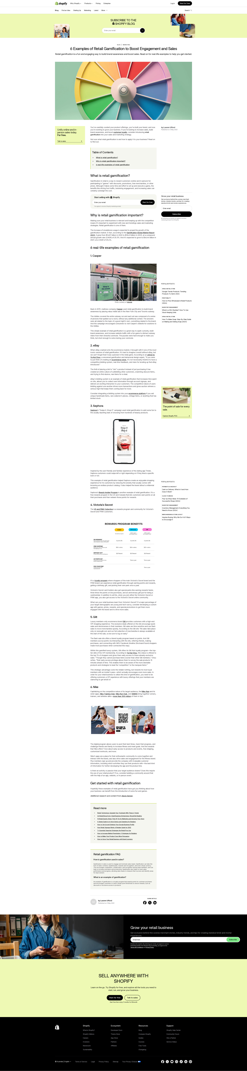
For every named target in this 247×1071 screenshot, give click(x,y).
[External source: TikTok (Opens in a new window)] (181, 1061)
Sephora (93, 410)
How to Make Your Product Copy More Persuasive (113, 836)
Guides (141, 1038)
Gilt (124, 621)
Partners (114, 1042)
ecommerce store (119, 360)
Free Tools (142, 1046)
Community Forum (172, 1034)
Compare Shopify (145, 1034)
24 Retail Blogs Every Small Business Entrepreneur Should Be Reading (119, 816)
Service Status (171, 1042)
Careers (85, 1038)
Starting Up (77, 10)
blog (118, 44)
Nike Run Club (121, 694)
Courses (141, 1042)
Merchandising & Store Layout (172, 514)
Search (187, 10)
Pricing (98, 3)
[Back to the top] (57, 1027)
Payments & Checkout (169, 486)
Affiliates (114, 1046)
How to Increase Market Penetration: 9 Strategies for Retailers (117, 833)
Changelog (142, 1050)
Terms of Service (81, 1062)
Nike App (145, 691)
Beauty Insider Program (108, 492)
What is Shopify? (89, 1030)
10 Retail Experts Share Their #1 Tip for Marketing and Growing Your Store (120, 819)
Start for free (185, 3)
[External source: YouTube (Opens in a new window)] (171, 1061)
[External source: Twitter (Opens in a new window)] (150, 902)
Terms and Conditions (136, 947)
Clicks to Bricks (167, 496)
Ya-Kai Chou (132, 653)
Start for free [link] (148, 202)
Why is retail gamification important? (110, 161)
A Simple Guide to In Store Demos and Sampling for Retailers (116, 822)
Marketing (87, 10)
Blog (56, 10)
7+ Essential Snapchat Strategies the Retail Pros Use (114, 830)
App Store (114, 1038)
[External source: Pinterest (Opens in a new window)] (190, 1061)
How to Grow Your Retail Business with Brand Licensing (114, 839)
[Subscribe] (142, 30)
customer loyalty (120, 132)
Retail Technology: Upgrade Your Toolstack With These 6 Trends (118, 813)
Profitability (166, 298)
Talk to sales (132, 998)
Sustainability (87, 1050)
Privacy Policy (150, 947)
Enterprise (107, 3)
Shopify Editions (88, 1034)
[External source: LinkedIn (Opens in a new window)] (155, 902)
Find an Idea (66, 10)
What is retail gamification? (107, 158)
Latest (96, 10)
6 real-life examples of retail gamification (113, 165)
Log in (172, 3)
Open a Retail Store (168, 288)
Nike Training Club (107, 694)
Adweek (129, 302)
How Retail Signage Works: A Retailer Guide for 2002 (114, 827)
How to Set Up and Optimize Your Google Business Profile (115, 824)
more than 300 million (122, 696)
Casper (120, 309)
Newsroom (87, 1046)
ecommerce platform (137, 393)
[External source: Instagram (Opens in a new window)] (176, 1061)
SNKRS (134, 694)
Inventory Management (170, 307)
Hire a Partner (171, 1038)
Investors (86, 1042)
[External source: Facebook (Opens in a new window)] (145, 902)
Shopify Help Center (173, 1030)
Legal (93, 1062)
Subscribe (176, 214)
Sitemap (115, 1062)
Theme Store (115, 1034)
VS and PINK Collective (103, 509)
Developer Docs (116, 1030)
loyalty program (101, 581)
